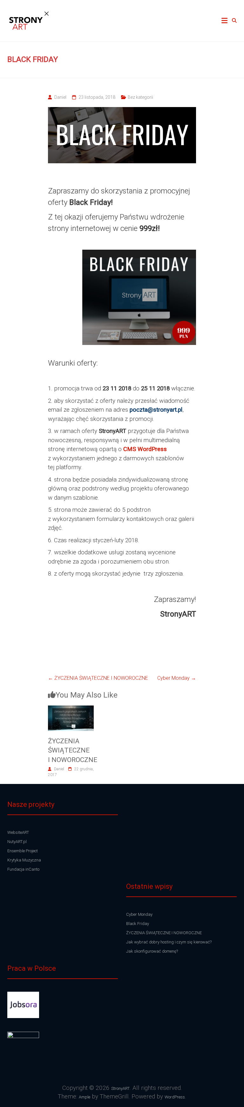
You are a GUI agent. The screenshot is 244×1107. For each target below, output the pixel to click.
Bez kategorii (140, 97)
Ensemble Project (22, 850)
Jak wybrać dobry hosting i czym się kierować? (169, 942)
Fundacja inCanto (23, 869)
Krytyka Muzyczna (24, 860)
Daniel (60, 97)
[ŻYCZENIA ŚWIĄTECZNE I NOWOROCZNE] (71, 709)
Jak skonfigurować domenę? (152, 951)
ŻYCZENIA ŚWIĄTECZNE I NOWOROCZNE (98, 678)
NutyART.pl (17, 841)
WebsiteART (18, 832)
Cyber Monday (176, 678)
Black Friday (137, 923)
